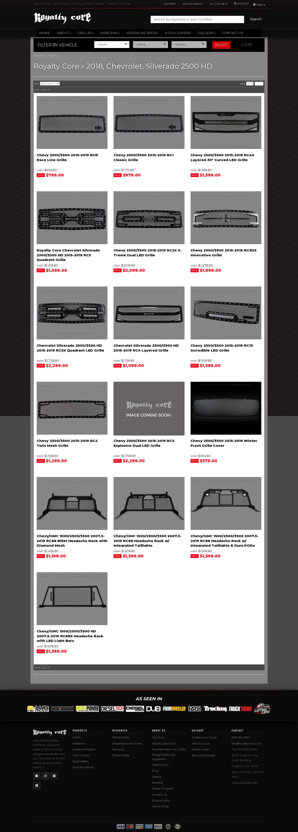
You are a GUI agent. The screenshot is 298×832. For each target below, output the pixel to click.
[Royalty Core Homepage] (62, 18)
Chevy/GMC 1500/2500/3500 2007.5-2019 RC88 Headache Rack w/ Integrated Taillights (147, 541)
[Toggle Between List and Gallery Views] (259, 84)
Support (170, 3)
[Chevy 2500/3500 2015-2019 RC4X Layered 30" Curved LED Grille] (226, 122)
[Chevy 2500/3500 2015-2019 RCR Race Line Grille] (72, 122)
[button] (207, 19)
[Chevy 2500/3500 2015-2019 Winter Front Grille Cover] (226, 408)
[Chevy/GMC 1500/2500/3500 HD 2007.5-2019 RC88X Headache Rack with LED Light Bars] (72, 598)
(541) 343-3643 (219, 3)
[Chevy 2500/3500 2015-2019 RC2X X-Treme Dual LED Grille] (149, 217)
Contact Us (232, 33)
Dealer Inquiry (192, 3)
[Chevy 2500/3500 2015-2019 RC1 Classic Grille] (149, 122)
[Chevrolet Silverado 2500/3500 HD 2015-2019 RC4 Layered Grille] (149, 313)
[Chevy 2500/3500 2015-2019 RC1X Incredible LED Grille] (226, 313)
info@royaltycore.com (246, 743)
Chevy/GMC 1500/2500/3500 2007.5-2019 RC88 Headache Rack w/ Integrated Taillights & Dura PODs (224, 541)
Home (44, 33)
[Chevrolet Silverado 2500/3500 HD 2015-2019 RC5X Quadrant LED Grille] (72, 313)
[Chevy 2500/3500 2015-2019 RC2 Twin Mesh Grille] (72, 408)
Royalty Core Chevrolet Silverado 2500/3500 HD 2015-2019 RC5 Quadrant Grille (68, 255)
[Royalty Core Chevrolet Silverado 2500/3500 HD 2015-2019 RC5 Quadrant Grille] (72, 217)
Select (221, 45)
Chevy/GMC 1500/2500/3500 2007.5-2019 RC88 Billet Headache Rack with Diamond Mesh (72, 541)
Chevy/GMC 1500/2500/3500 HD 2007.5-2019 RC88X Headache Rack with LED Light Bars (70, 636)
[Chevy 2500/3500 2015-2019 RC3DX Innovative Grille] (226, 217)
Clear (246, 45)
